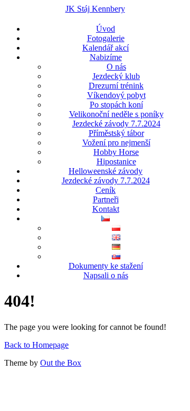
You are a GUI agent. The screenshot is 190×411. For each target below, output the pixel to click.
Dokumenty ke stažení (106, 265)
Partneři (106, 199)
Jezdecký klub (116, 76)
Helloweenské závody (105, 171)
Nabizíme (106, 57)
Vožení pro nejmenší (116, 142)
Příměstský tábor (116, 133)
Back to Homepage (36, 344)
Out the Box (60, 362)
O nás (116, 66)
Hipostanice (116, 161)
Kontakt (105, 208)
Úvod (105, 28)
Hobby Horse (116, 152)
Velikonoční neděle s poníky (116, 114)
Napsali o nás (105, 275)
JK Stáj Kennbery (95, 8)
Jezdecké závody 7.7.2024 (116, 123)
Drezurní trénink (116, 85)
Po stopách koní (116, 104)
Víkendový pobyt (116, 95)
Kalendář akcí (105, 47)
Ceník (106, 189)
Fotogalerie (106, 38)
